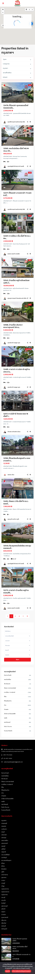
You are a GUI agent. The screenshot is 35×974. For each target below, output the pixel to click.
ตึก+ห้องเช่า (7, 684)
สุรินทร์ (3, 909)
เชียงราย (3, 920)
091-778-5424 (7, 755)
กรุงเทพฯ (3, 821)
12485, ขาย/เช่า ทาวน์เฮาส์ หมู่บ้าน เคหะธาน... (16, 370)
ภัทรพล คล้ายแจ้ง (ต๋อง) (14, 432)
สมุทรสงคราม (5, 892)
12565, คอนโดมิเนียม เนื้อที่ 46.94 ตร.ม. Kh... (16, 149)
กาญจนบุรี (4, 823)
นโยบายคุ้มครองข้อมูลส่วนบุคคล (21, 971)
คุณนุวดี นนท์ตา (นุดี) (13, 519)
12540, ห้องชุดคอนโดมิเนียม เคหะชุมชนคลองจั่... (17, 547)
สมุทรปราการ (5, 889)
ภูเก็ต (2, 872)
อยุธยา (3, 912)
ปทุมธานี (3, 852)
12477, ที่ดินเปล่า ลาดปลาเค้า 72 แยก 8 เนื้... (17, 194)
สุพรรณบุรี (4, 906)
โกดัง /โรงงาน (8, 726)
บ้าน (5, 705)
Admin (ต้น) (11, 475)
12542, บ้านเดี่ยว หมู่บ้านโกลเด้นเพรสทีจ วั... (16, 281)
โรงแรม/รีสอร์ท (8, 731)
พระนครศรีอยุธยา (6, 860)
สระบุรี (3, 897)
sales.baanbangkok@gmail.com (13, 762)
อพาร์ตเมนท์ (7, 722)
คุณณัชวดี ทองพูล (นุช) (14, 343)
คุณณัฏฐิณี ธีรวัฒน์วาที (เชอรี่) (16, 166)
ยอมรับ (8, 971)
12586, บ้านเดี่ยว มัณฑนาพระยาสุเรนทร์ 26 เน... (13, 326)
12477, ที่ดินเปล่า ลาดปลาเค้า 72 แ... (21, 955)
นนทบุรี (3, 846)
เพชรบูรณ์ (4, 929)
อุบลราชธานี (4, 917)
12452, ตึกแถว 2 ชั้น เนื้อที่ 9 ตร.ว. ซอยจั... (15, 502)
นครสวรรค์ (4, 843)
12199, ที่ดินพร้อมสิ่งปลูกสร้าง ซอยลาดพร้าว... (16, 459)
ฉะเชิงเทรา (4, 829)
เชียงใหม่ (3, 923)
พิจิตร (3, 866)
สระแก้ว (3, 900)
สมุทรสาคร (4, 895)
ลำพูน (2, 886)
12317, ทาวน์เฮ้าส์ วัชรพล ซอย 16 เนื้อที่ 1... (15, 415)
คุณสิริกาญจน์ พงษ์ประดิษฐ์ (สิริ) (16, 122)
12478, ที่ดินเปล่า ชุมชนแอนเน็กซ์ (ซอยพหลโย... (15, 106)
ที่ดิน (5, 696)
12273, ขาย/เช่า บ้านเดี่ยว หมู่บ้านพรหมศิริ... (16, 591)
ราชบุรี (3, 883)
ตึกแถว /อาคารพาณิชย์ (10, 688)
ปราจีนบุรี (4, 858)
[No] (33, 968)
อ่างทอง (3, 915)
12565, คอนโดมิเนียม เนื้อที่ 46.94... (19, 948)
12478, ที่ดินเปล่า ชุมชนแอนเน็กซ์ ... (19, 940)
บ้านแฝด (6, 709)
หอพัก (5, 718)
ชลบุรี (3, 832)
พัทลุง (3, 863)
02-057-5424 (8, 758)
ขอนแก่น (3, 826)
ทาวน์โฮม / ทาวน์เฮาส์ (9, 692)
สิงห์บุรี (3, 903)
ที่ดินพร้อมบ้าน (7, 701)
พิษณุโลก (3, 869)
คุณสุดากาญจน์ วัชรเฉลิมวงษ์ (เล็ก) (17, 298)
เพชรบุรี (3, 926)
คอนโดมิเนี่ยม (7, 679)
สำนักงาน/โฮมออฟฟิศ (9, 714)
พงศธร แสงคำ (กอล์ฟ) (14, 254)
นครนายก (4, 835)
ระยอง (3, 880)
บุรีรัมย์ (3, 849)
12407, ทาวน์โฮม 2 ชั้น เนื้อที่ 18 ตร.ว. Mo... (17, 237)
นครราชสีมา (4, 840)
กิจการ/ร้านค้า (7, 675)
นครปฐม (3, 838)
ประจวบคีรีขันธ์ (5, 855)
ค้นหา (17, 660)
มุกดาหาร (3, 878)
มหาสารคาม (4, 875)
